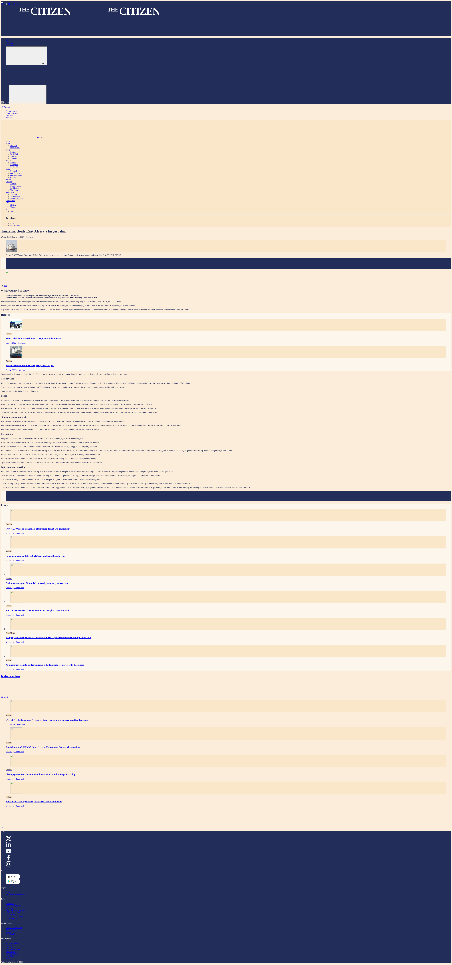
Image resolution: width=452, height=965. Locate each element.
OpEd (8, 169)
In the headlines (10, 676)
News (8, 144)
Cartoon (13, 177)
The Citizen (10, 945)
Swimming (14, 158)
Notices (13, 205)
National (13, 146)
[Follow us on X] (9, 841)
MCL (3, 4)
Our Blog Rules (11, 918)
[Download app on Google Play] (13, 878)
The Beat (13, 194)
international (15, 148)
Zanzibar (9, 182)
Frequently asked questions (16, 910)
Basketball (14, 154)
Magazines (10, 192)
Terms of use (10, 914)
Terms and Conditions (14, 928)
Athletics (13, 156)
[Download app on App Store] (13, 883)
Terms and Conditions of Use (16, 916)
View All (4, 697)
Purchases (9, 115)
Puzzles (8, 180)
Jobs (7, 203)
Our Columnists (16, 173)
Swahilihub (10, 956)
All (2, 827)
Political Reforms (16, 199)
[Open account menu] (27, 94)
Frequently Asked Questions (16, 894)
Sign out (9, 117)
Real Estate (14, 188)
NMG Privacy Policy (13, 912)
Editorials (13, 171)
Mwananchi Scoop (13, 950)
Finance (9, 41)
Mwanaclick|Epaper (13, 906)
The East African (12, 954)
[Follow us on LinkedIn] (9, 847)
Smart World (15, 196)
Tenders (13, 207)
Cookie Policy (11, 932)
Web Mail (9, 908)
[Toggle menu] (2, 2)
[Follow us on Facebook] (9, 860)
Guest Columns (16, 175)
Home (8, 39)
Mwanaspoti (10, 952)
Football (13, 152)
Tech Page (14, 190)
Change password (12, 113)
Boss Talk (9, 45)
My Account (5, 107)
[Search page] (18, 35)
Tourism (13, 184)
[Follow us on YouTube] (9, 853)
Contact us (10, 904)
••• (2, 102)
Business (9, 160)
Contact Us (10, 892)
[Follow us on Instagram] (9, 866)
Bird (5, 286)
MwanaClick (13, 4)
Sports (8, 150)
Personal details (11, 111)
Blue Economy (16, 186)
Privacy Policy (11, 930)
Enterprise (9, 43)
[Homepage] (89, 14)
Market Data (10, 201)
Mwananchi (10, 947)
